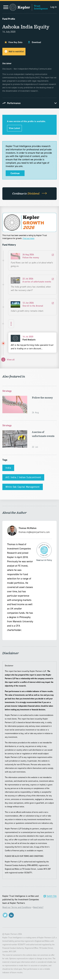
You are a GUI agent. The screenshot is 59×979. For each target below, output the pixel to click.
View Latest (14, 128)
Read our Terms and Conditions (16, 907)
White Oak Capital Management (23, 486)
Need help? (38, 907)
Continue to (26, 193)
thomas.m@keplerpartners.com (34, 532)
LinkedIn (11, 915)
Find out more (28, 238)
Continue (15, 173)
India (8, 467)
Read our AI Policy (44, 550)
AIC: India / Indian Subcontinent (23, 477)
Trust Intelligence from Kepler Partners (28, 7)
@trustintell (5, 915)
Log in (53, 7)
